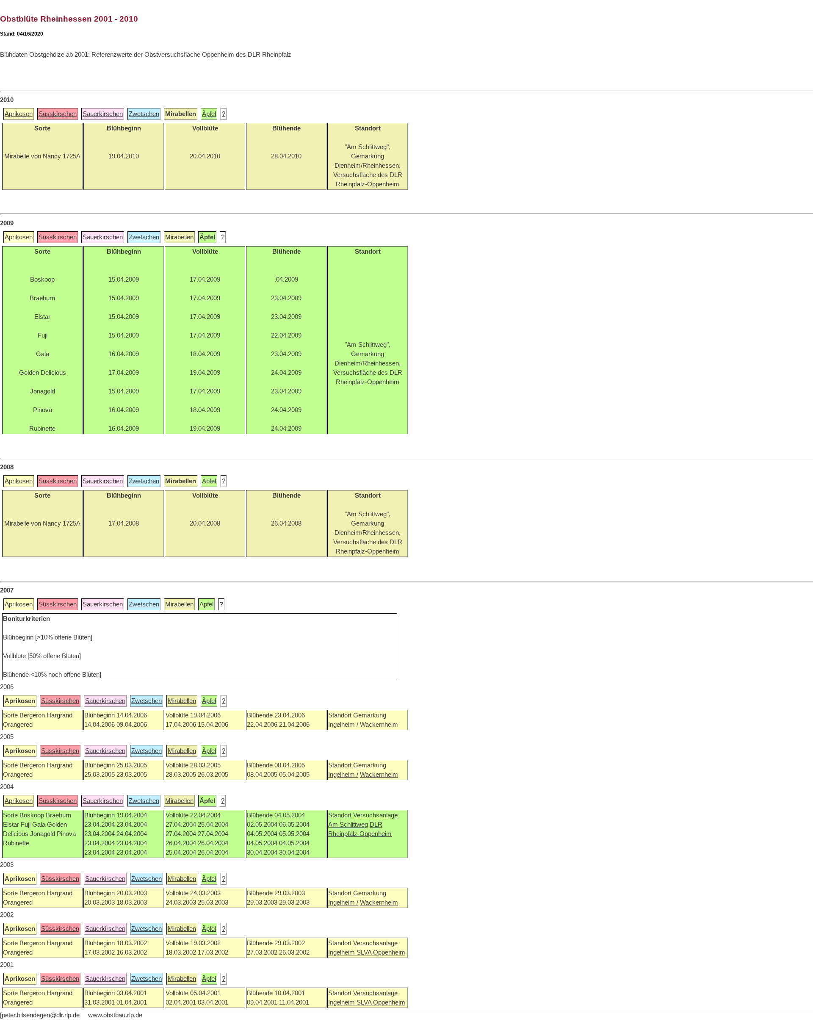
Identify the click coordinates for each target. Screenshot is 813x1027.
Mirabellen (179, 237)
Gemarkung (369, 765)
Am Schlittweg (348, 824)
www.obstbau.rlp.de (115, 1015)
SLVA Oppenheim (381, 952)
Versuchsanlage (375, 815)
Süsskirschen (58, 114)
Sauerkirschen (103, 114)
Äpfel (209, 114)
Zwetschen (144, 114)
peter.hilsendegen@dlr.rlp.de (41, 1015)
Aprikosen (19, 114)
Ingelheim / (343, 774)
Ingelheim (342, 952)
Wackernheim (379, 774)
